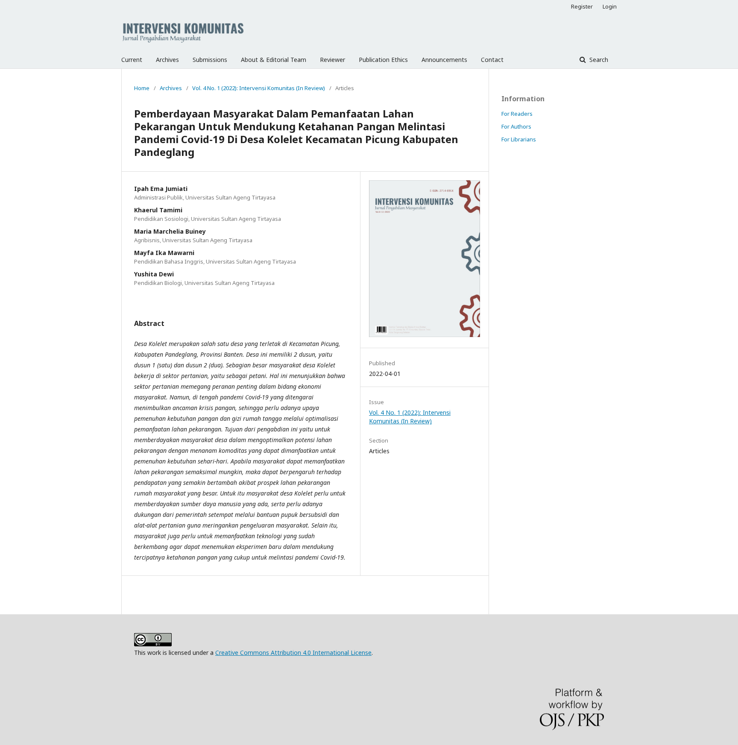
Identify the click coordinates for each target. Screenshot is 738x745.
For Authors (516, 126)
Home (141, 88)
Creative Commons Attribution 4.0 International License (293, 652)
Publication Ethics (383, 60)
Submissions (210, 60)
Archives (167, 60)
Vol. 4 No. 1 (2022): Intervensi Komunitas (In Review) (258, 88)
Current (131, 60)
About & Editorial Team (273, 60)
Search (598, 60)
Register (582, 6)
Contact (492, 60)
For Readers (517, 113)
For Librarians (518, 139)
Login (610, 6)
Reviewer (332, 60)
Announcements (444, 60)
